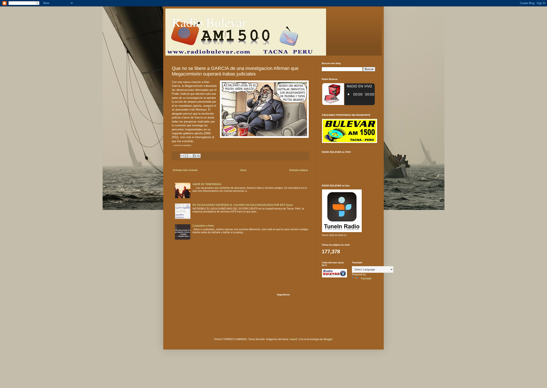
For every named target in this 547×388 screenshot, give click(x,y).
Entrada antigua (298, 170)
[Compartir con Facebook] (194, 156)
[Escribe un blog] (186, 156)
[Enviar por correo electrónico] (182, 156)
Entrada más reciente (185, 170)
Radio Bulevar (209, 21)
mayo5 (293, 339)
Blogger (327, 339)
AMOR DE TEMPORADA (207, 184)
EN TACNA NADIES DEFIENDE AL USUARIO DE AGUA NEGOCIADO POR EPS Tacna (243, 205)
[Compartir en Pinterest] (198, 156)
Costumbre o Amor (203, 225)
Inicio (243, 170)
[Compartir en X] (190, 156)
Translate (365, 278)
